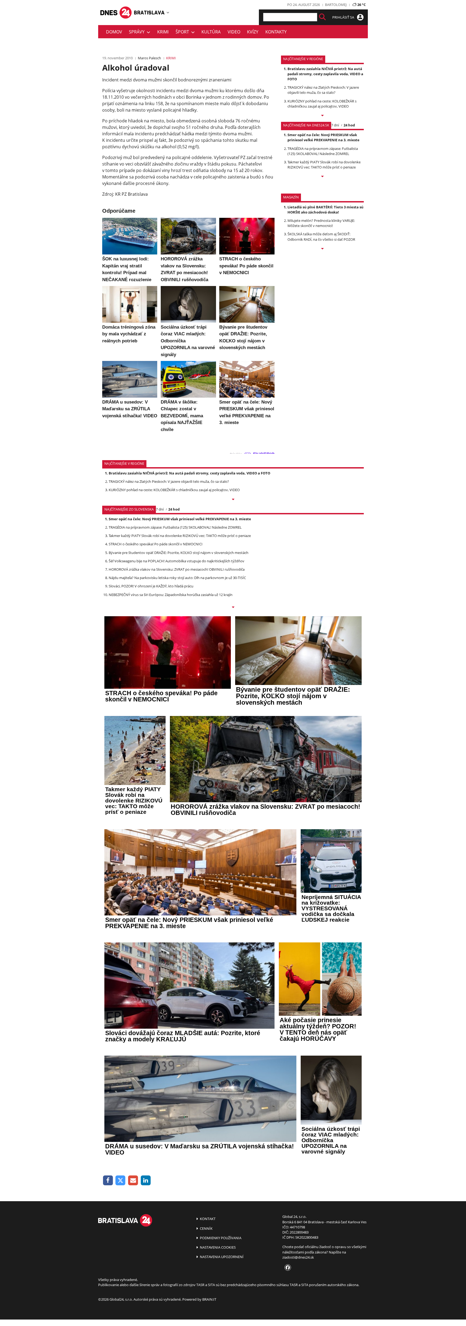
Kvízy (252, 32)
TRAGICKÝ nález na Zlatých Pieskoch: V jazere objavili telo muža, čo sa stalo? (323, 90)
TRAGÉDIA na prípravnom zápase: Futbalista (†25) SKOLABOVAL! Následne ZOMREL (322, 151)
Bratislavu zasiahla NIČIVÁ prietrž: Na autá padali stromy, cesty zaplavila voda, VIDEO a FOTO (325, 73)
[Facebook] (108, 1180)
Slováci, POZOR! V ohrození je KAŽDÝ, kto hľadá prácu (151, 586)
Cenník (206, 1228)
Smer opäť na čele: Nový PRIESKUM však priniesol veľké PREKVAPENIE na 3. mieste (323, 137)
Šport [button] (183, 32)
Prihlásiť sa (343, 17)
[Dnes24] (149, 12)
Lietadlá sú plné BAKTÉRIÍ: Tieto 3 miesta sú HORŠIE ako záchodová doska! (325, 210)
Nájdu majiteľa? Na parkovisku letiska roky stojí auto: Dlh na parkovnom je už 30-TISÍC (177, 577)
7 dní (335, 125)
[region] (168, 12)
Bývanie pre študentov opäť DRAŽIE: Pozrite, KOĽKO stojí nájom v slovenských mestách (178, 552)
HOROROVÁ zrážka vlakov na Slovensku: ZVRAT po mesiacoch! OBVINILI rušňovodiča (177, 569)
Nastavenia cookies (217, 1247)
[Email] (133, 1180)
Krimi (163, 32)
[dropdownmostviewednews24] (322, 177)
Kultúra (211, 32)
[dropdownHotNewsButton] (322, 249)
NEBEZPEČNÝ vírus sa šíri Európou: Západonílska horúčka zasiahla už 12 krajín (170, 594)
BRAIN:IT (209, 1299)
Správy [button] (138, 32)
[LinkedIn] (146, 1180)
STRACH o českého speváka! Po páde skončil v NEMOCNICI (156, 544)
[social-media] (286, 1267)
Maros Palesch (149, 58)
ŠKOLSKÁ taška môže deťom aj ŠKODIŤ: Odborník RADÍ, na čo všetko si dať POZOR (321, 237)
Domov (114, 32)
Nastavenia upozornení (221, 1256)
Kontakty (276, 32)
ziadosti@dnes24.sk (298, 1257)
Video (234, 32)
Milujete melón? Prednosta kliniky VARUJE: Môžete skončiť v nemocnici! (321, 223)
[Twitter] (120, 1180)
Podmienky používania (220, 1237)
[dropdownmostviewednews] (322, 116)
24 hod (349, 125)
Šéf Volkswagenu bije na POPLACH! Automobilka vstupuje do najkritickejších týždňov (176, 561)
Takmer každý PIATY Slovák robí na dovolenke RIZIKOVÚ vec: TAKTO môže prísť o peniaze (324, 165)
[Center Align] (322, 17)
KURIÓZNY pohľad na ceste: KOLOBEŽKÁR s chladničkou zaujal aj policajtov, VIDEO (322, 104)
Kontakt (207, 1218)
